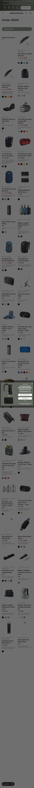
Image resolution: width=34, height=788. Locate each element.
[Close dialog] (32, 383)
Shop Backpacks (25, 398)
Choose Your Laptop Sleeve (25, 394)
